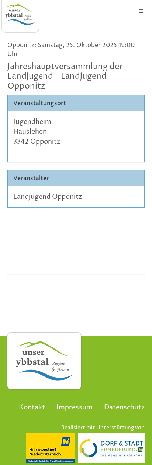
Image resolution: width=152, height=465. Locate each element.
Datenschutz (124, 407)
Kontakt (32, 407)
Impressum (74, 407)
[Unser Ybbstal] (20, 14)
